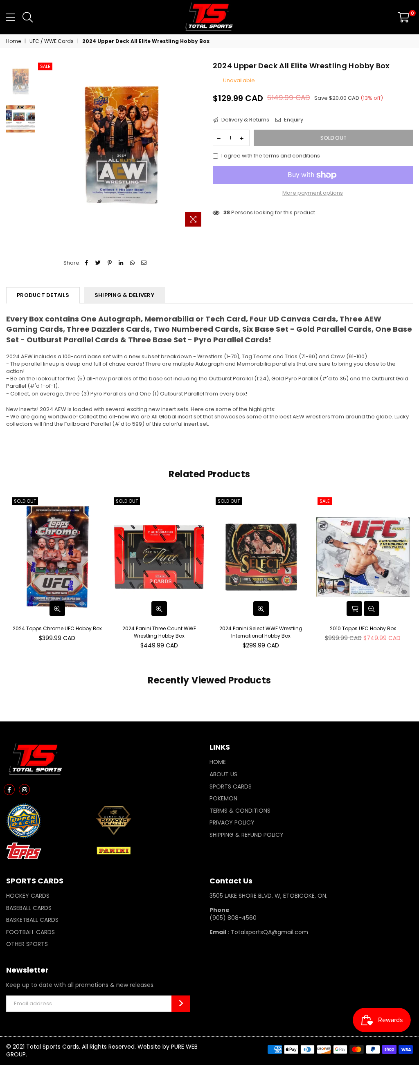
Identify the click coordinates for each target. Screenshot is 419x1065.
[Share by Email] (144, 263)
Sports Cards (231, 786)
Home (13, 41)
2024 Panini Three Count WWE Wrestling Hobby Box (159, 632)
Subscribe (180, 1003)
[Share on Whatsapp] (133, 263)
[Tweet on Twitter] (98, 263)
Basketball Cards (32, 920)
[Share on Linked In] (121, 263)
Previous (43, 145)
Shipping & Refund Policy (247, 835)
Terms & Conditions (240, 811)
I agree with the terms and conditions (270, 156)
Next (199, 145)
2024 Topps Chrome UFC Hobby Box (57, 628)
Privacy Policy (232, 822)
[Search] (27, 17)
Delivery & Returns (244, 120)
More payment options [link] (312, 193)
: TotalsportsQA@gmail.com (267, 932)
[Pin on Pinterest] (110, 263)
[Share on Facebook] (87, 263)
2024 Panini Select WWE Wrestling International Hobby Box (260, 632)
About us (223, 774)
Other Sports (27, 944)
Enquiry (293, 120)
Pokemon (223, 798)
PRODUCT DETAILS (43, 295)
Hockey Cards (28, 896)
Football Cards (30, 932)
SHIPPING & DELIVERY (124, 295)
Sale (45, 66)
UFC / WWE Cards (51, 41)
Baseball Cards (29, 908)
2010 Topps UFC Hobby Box (363, 628)
